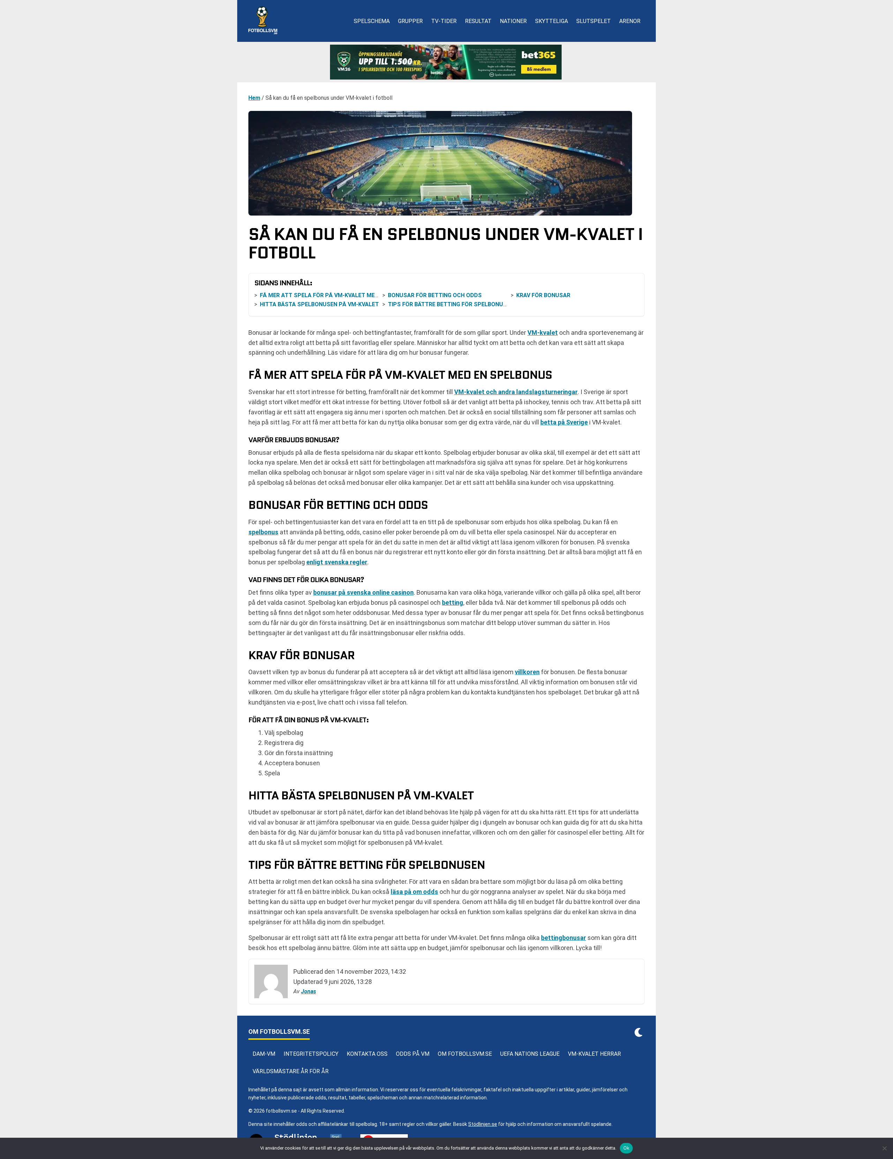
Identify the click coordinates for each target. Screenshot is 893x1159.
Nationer (513, 21)
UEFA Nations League (530, 1054)
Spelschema (372, 21)
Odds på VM (412, 1054)
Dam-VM (264, 1054)
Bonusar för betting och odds (435, 295)
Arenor (629, 21)
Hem (254, 98)
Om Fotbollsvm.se (465, 1054)
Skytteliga (551, 21)
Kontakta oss (367, 1054)
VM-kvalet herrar (594, 1054)
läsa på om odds (414, 891)
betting (452, 602)
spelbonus (263, 532)
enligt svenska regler (336, 562)
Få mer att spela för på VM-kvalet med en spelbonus (340, 295)
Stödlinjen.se (482, 1124)
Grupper (410, 21)
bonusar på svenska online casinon (363, 592)
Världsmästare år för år (291, 1071)
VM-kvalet (542, 332)
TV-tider (444, 21)
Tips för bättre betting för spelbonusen (451, 304)
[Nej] (884, 1148)
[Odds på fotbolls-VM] (446, 62)
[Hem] (262, 21)
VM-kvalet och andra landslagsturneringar (516, 392)
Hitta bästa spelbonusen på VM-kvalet (319, 304)
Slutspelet (593, 21)
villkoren (527, 672)
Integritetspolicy (311, 1054)
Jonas (308, 991)
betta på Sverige (564, 422)
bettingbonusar (563, 937)
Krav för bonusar (543, 295)
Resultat (478, 21)
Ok (626, 1148)
